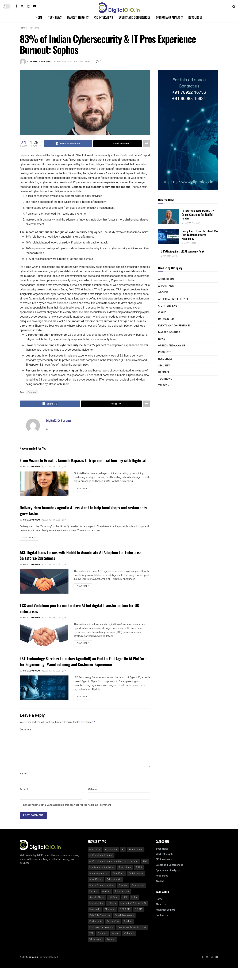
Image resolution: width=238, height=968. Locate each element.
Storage (164, 372)
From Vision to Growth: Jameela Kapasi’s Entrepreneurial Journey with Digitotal (83, 460)
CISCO (139, 867)
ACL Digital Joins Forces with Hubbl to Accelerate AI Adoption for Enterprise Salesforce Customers (80, 555)
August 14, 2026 (52, 519)
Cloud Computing (98, 873)
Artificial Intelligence (173, 299)
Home (39, 17)
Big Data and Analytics (101, 867)
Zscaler (110, 939)
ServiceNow (113, 921)
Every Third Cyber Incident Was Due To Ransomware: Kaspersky (200, 235)
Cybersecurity (114, 879)
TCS (91, 933)
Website (92, 789)
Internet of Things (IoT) (133, 903)
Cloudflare (118, 873)
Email (24, 789)
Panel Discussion (124, 915)
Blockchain (125, 867)
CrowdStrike (95, 879)
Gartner (106, 891)
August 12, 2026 (52, 670)
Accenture (95, 849)
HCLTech (113, 897)
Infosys (112, 903)
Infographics (96, 903)
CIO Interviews (103, 17)
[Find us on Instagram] (28, 6)
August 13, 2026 (52, 617)
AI (123, 849)
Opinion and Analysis (169, 17)
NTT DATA (125, 909)
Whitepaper (95, 939)
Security (164, 365)
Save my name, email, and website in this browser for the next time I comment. (67, 805)
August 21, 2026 (52, 466)
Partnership (95, 921)
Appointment (167, 286)
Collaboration (136, 873)
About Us (161, 904)
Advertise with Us (165, 910)
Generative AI (122, 891)
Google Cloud (96, 897)
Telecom (164, 385)
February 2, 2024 (191, 222)
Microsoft (110, 909)
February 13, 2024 (66, 61)
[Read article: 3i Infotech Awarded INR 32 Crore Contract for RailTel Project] (168, 216)
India (134, 897)
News (161, 339)
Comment (26, 729)
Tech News (55, 17)
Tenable (102, 933)
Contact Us (162, 915)
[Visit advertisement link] (188, 130)
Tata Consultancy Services (131, 927)
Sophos (32, 392)
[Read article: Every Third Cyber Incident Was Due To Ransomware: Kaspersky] (168, 236)
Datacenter (166, 319)
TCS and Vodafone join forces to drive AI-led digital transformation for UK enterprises (79, 608)
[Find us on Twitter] (22, 6)
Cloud (162, 312)
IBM (125, 897)
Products (164, 352)
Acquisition (166, 279)
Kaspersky (95, 909)
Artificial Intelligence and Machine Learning (113, 861)
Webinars (129, 933)
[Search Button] (233, 6)
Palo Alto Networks (99, 915)
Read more (84, 488)
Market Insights (78, 17)
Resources (195, 17)
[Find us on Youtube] (34, 6)
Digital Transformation (101, 885)
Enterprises (138, 885)
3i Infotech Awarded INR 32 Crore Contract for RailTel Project (198, 215)
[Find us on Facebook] (16, 6)
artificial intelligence (101, 855)
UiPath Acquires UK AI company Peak (182, 251)
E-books (123, 885)
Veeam (115, 933)
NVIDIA (138, 909)
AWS (145, 861)
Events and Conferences (134, 17)
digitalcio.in (33, 957)
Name (24, 773)
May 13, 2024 (189, 243)
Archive (163, 292)
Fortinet (93, 891)
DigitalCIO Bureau (41, 61)
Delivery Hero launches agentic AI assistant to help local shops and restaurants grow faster (83, 510)
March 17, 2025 (170, 255)
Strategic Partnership (101, 927)
